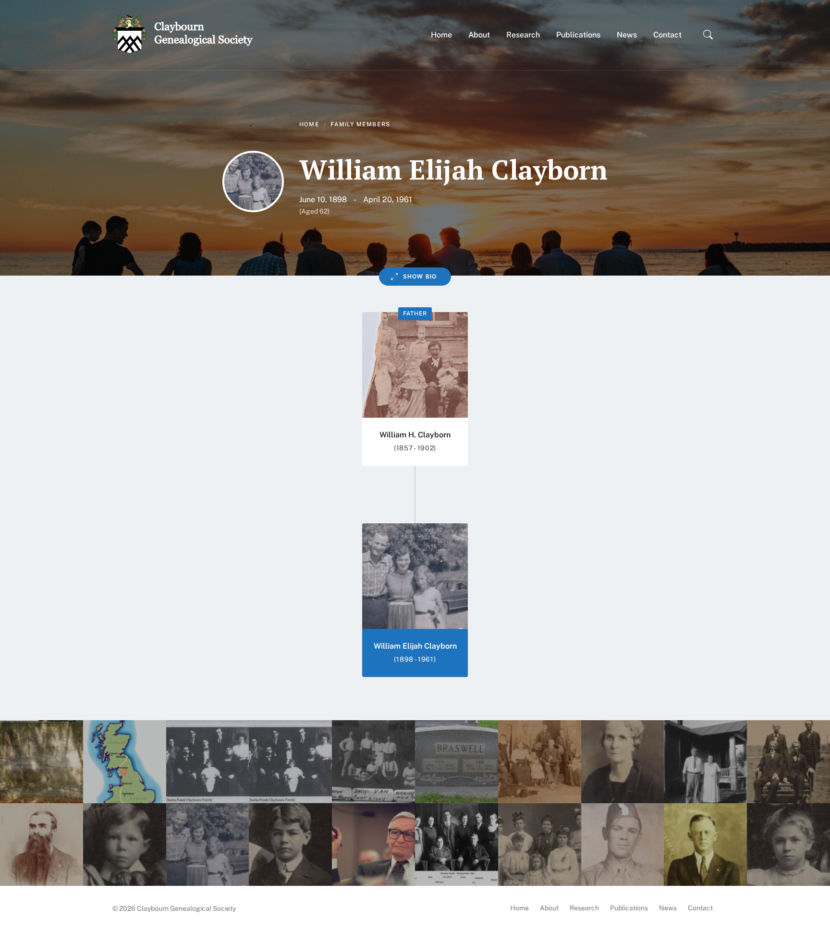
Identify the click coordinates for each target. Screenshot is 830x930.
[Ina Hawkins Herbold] (622, 761)
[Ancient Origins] (124, 761)
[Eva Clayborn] (456, 761)
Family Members (360, 124)
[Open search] (708, 35)
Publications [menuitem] (629, 908)
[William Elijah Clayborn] (207, 844)
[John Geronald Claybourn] (705, 844)
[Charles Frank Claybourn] (207, 761)
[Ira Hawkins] (456, 844)
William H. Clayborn (415, 434)
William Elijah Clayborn (415, 646)
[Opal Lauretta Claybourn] (788, 844)
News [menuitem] (668, 908)
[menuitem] (441, 34)
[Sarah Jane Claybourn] (539, 761)
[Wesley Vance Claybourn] (124, 844)
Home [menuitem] (519, 908)
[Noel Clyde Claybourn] (290, 844)
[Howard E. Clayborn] (622, 844)
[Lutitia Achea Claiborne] (788, 761)
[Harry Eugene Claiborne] (373, 844)
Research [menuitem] (584, 908)
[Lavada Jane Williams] (290, 761)
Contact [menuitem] (700, 908)
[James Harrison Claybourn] (41, 844)
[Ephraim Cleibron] (373, 761)
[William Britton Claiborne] (705, 761)
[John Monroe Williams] (41, 761)
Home (309, 124)
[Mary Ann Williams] (539, 844)
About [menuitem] (549, 908)
